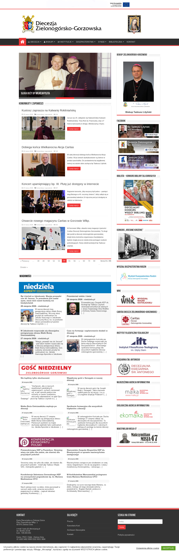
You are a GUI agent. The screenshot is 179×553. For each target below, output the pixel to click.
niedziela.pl (43, 306)
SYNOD (101, 42)
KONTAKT (131, 42)
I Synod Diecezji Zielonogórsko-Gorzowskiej (43, 93)
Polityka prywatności (126, 535)
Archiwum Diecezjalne (76, 530)
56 (75, 261)
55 (69, 261)
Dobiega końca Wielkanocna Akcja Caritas (48, 147)
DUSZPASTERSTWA (85, 42)
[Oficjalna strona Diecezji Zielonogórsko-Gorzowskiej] (84, 23)
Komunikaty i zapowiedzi (44, 114)
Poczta (70, 521)
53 (59, 261)
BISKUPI (49, 42)
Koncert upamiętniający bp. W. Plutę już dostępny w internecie (60, 183)
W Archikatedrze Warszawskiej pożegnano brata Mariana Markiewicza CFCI (87, 475)
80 (94, 261)
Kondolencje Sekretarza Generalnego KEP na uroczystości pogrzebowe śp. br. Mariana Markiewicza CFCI (42, 476)
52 (54, 261)
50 (49, 261)
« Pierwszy (24, 261)
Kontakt (70, 534)
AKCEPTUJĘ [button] (168, 548)
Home (22, 41)
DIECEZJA (34, 42)
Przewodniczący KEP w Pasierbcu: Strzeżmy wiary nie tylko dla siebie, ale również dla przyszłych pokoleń (42, 452)
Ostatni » (24, 267)
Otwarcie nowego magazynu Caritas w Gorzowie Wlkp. (56, 220)
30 (38, 261)
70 (89, 261)
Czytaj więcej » (74, 129)
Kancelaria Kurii (73, 526)
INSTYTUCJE (66, 42)
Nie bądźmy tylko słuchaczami (35, 378)
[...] (46, 324)
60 (84, 261)
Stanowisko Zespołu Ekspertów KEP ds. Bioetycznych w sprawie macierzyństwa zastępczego (86, 452)
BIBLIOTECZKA (115, 42)
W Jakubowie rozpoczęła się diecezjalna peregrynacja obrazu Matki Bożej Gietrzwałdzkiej (40, 333)
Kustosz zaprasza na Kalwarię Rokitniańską (49, 110)
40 (43, 261)
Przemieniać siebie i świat (79, 296)
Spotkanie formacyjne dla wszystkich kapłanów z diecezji (84, 407)
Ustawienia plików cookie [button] (147, 548)
